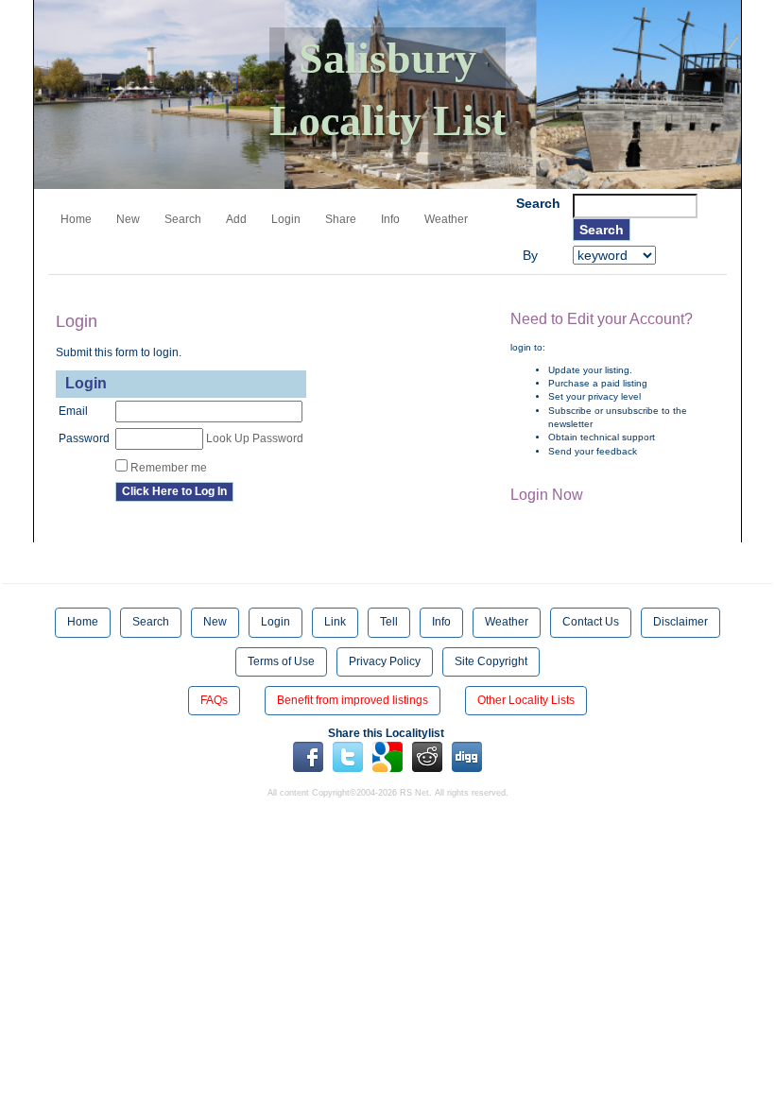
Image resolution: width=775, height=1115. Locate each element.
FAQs (214, 700)
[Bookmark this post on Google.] (387, 756)
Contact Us (590, 621)
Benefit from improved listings (352, 700)
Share (340, 219)
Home (76, 219)
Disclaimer (680, 621)
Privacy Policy (385, 661)
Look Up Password (254, 438)
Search (182, 219)
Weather (446, 219)
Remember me (168, 467)
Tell (389, 621)
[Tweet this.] (348, 756)
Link (335, 621)
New (128, 219)
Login (286, 219)
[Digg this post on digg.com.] (467, 756)
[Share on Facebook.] (308, 756)
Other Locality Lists (526, 700)
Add (236, 219)
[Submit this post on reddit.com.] (427, 756)
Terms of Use (281, 661)
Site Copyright (491, 661)
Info (390, 219)
